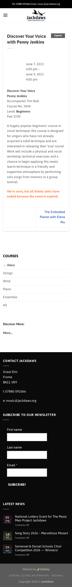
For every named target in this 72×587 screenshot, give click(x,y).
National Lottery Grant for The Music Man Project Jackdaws (41, 518)
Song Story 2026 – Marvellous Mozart (41, 533)
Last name (14, 447)
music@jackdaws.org (21, 400)
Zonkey (45, 569)
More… (7, 333)
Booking (57, 575)
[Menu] (5, 15)
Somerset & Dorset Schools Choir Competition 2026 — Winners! (38, 548)
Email (12, 465)
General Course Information (29, 575)
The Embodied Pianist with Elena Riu (52, 217)
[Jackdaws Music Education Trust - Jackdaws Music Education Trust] (36, 15)
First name (14, 429)
